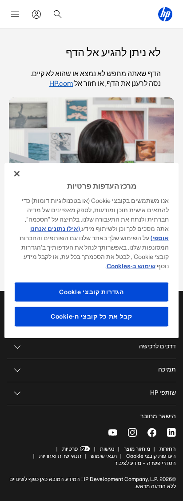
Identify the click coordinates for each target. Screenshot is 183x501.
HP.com (61, 83)
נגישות (107, 449)
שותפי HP (163, 392)
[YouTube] (112, 432)
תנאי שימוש (104, 456)
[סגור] (17, 174)
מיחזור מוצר (137, 449)
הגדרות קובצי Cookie (91, 291)
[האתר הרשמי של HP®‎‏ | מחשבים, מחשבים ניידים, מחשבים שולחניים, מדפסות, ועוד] (165, 14)
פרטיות (70, 449)
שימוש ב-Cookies (131, 266)
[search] (57, 14)
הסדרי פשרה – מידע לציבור (145, 463)
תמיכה (167, 369)
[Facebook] (151, 432)
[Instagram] (132, 432)
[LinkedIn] (171, 432)
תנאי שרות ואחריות (59, 456)
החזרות (167, 449)
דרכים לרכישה (157, 346)
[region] (91, 250)
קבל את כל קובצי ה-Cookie (91, 316)
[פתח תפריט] (15, 14)
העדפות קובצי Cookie (151, 456)
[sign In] (36, 14)
